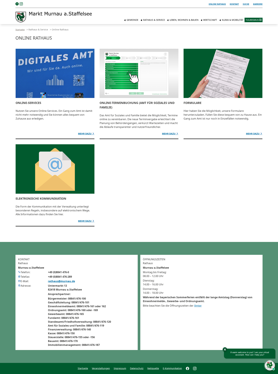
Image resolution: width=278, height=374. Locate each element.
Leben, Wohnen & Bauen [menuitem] (184, 19)
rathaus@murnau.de (61, 281)
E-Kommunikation (172, 368)
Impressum (120, 368)
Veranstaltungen (101, 368)
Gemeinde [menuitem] (132, 19)
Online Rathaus (217, 4)
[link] (53, 17)
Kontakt (234, 4)
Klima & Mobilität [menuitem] (232, 19)
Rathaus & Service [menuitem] (154, 19)
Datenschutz (137, 368)
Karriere (258, 4)
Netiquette (153, 368)
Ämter (198, 305)
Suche (246, 4)
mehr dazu (85, 133)
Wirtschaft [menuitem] (210, 19)
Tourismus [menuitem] (252, 19)
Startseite (20, 29)
